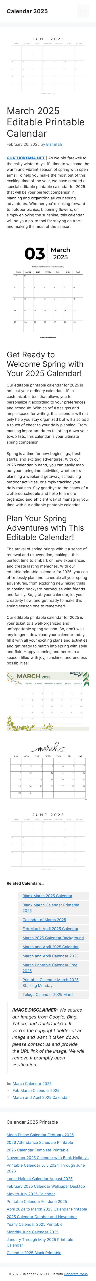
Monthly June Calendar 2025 (32, 1232)
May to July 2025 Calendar (31, 1194)
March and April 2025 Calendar (51, 947)
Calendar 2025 (27, 11)
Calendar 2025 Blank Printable (34, 1253)
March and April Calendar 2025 (51, 956)
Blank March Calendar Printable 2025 (51, 908)
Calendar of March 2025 (44, 920)
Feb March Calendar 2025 (36, 1090)
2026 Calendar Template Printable (38, 1150)
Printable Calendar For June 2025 (37, 1201)
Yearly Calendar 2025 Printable (35, 1224)
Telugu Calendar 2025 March (49, 994)
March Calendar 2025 (32, 1083)
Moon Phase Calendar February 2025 (40, 1135)
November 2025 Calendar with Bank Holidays (48, 1157)
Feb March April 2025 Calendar (50, 929)
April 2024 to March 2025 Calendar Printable (47, 1209)
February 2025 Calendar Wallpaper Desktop (46, 1186)
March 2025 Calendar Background (53, 938)
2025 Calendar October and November (42, 1217)
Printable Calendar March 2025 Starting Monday (51, 983)
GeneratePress (76, 1274)
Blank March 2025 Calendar (47, 896)
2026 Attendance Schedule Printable (40, 1142)
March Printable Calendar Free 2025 (50, 968)
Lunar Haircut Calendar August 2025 (40, 1178)
